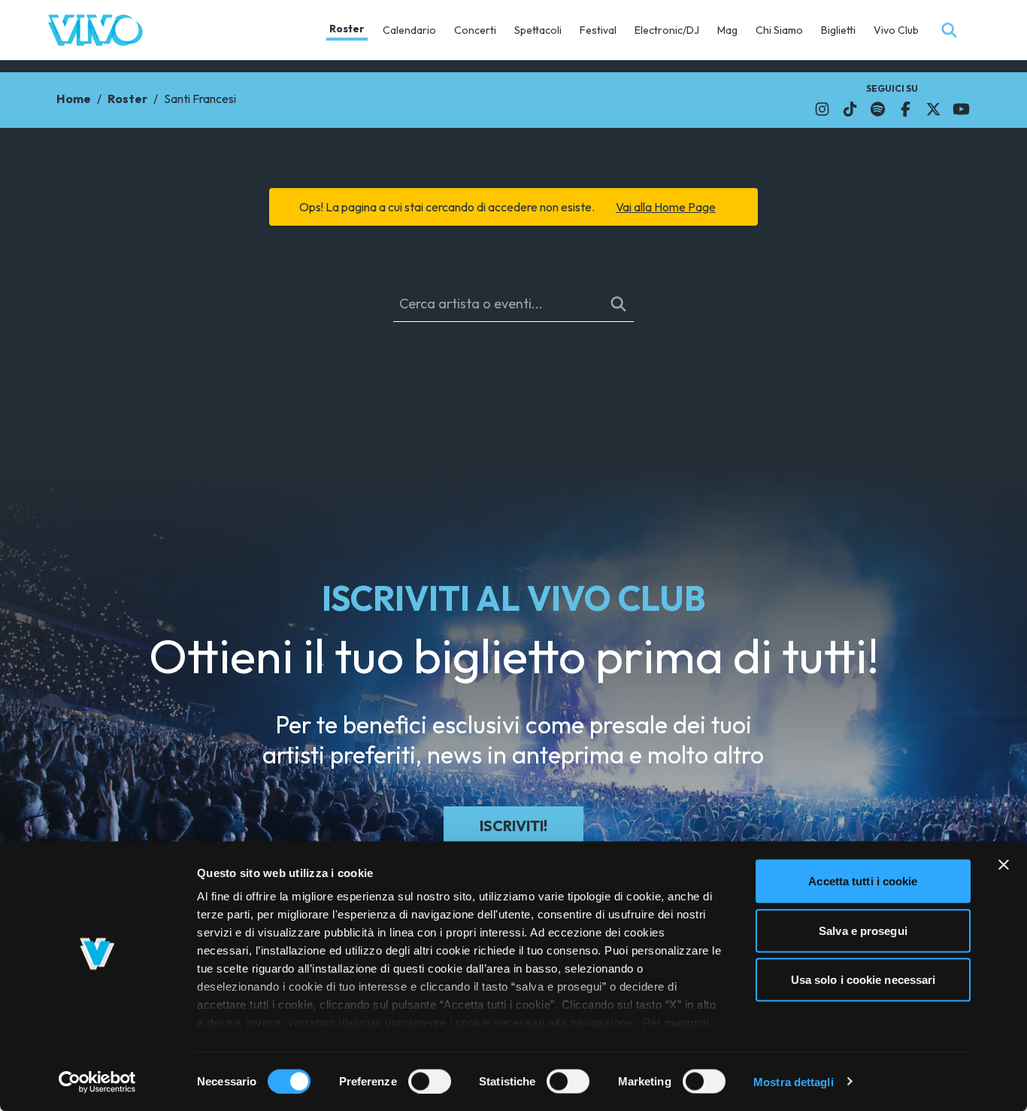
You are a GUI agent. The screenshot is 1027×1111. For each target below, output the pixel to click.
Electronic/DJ (667, 30)
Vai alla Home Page (666, 206)
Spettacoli (538, 30)
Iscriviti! (513, 825)
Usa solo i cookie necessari (863, 979)
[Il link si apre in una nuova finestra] (822, 109)
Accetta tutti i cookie (862, 881)
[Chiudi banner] (1003, 865)
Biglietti (838, 30)
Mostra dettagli (793, 1081)
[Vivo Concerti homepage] (95, 30)
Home (73, 98)
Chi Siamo (779, 30)
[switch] (429, 1081)
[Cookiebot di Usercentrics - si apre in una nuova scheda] (97, 1081)
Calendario (409, 30)
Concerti (475, 30)
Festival (598, 30)
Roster (347, 28)
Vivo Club (896, 30)
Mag (727, 30)
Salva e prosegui (863, 930)
